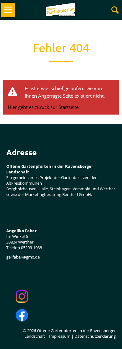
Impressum (59, 336)
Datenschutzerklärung (95, 336)
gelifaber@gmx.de (23, 257)
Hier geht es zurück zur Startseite (43, 107)
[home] (61, 9)
